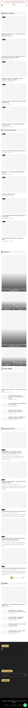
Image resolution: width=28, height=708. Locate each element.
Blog (12, 2)
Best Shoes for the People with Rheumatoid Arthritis (13, 172)
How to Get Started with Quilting (7, 364)
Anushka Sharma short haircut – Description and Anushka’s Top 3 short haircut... (16, 397)
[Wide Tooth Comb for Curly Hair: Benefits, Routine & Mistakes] (5, 405)
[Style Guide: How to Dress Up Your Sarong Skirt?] (14, 499)
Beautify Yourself (8, 13)
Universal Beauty (6, 687)
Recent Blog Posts (9, 429)
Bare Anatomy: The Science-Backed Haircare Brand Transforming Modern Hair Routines (21, 307)
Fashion (3, 689)
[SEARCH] (25, 675)
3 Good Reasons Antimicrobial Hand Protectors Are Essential (14, 216)
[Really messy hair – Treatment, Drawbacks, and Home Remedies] (5, 412)
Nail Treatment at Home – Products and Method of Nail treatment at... (7, 308)
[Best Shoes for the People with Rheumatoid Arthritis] (14, 162)
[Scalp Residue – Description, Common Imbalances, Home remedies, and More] (14, 439)
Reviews (5, 583)
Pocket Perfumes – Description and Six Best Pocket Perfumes (14, 289)
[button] (25, 705)
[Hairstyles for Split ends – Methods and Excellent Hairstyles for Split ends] (5, 418)
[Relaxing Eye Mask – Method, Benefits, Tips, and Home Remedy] (14, 91)
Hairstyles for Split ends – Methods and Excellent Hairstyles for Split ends (16, 417)
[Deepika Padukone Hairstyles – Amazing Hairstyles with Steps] (14, 379)
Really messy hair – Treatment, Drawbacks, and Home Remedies (15, 411)
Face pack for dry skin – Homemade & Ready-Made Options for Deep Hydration (13, 56)
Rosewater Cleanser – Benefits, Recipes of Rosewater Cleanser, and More (12, 79)
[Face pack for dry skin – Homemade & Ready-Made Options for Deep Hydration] (14, 46)
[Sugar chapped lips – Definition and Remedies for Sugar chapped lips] (5, 619)
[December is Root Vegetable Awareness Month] (14, 141)
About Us (8, 2)
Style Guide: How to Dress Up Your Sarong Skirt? (14, 511)
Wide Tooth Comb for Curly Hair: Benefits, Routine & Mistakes (17, 404)
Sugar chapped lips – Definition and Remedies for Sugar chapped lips (15, 618)
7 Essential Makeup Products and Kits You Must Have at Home (21, 364)
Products (6, 252)
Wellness (3, 449)
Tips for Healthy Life (9, 130)
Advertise (16, 2)
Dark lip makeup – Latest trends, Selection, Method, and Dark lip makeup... (17, 611)
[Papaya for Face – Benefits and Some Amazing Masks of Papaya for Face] (14, 594)
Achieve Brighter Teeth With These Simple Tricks (12, 238)
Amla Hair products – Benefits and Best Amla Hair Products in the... (16, 631)
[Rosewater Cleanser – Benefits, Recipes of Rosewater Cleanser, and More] (14, 69)
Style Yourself (7, 369)
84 (22, 577)
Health (4, 134)
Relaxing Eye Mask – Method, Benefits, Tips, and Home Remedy (14, 101)
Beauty (4, 17)
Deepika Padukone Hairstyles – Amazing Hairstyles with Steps (14, 390)
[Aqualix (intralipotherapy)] (14, 184)
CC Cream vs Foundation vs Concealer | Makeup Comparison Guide (14, 345)
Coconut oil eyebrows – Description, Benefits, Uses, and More (13, 124)
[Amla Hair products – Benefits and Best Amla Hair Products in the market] (5, 632)
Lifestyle (3, 509)
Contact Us (21, 2)
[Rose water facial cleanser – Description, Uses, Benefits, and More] (14, 24)
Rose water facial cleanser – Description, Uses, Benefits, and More (13, 34)
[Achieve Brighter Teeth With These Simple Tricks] (14, 228)
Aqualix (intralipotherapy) (8, 194)
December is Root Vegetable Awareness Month (14, 150)
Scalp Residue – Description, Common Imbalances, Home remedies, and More (12, 452)
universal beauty (6, 454)
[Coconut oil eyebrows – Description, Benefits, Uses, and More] (14, 114)
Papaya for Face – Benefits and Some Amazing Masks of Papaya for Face (14, 605)
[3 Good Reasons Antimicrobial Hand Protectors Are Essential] (14, 206)
